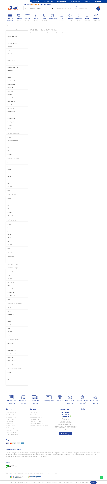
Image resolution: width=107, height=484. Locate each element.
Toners (9, 128)
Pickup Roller (11, 98)
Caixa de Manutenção (13, 272)
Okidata (9, 176)
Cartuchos (10, 46)
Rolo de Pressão (11, 118)
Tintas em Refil (10, 419)
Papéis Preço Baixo (11, 432)
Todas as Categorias (11, 413)
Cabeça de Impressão (13, 140)
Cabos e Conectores (12, 36)
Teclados (10, 125)
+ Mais (9, 376)
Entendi (93, 482)
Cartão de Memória (12, 43)
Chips (9, 50)
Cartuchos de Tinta (11, 415)
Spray (9, 299)
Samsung (10, 186)
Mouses (9, 77)
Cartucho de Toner (11, 417)
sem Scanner (11, 260)
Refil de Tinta (11, 105)
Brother (9, 137)
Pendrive (10, 325)
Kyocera (9, 169)
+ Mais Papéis (11, 343)
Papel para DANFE (12, 84)
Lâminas (9, 74)
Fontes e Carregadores (13, 63)
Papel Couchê (11, 347)
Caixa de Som (11, 40)
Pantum (9, 180)
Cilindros (10, 53)
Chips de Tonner (10, 425)
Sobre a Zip (33, 415)
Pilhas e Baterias (11, 101)
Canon (9, 144)
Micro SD (10, 318)
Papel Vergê (10, 91)
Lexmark (10, 154)
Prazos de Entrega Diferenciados (39, 425)
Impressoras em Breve (13, 67)
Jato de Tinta (10, 231)
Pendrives (10, 94)
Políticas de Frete (34, 419)
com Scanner (11, 256)
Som (9, 328)
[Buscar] (52, 8)
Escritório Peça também (12, 434)
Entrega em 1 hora (62, 1)
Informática (10, 70)
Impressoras (11, 314)
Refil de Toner (11, 108)
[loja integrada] (34, 477)
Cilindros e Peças (10, 428)
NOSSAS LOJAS (66, 434)
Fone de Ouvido (11, 60)
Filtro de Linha (11, 57)
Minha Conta (36, 1)
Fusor (9, 285)
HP (8, 151)
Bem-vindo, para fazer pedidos (37, 4)
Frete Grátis (87, 1)
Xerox (9, 190)
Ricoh (9, 183)
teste (9, 383)
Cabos (9, 307)
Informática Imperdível (12, 430)
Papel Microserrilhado (13, 353)
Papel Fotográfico (12, 81)
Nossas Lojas (97, 1)
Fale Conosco (34, 413)
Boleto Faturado (48, 1)
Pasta (9, 379)
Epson (9, 147)
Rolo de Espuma (11, 111)
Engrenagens (11, 282)
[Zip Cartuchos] (13, 8)
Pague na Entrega (75, 1)
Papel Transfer (11, 360)
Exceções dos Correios (36, 421)
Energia (9, 311)
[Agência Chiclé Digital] (16, 477)
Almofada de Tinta (12, 33)
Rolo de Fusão (11, 115)
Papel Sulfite (10, 87)
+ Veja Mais (10, 215)
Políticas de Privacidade (36, 423)
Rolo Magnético (11, 122)
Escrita (9, 372)
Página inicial (9, 25)
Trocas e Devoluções (36, 417)
